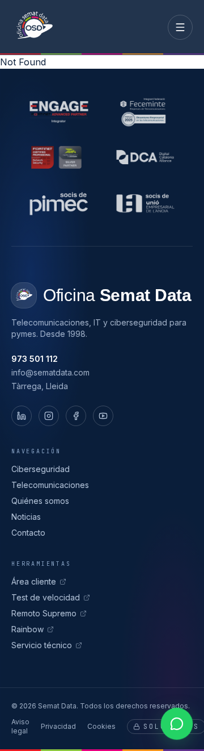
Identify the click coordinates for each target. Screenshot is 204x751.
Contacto (28, 532)
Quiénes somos (40, 501)
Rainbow (27, 629)
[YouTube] (103, 416)
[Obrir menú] (180, 27)
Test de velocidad (45, 597)
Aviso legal (20, 726)
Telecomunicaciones (50, 485)
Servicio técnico (41, 645)
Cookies (101, 726)
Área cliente (33, 581)
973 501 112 (34, 359)
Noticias (26, 516)
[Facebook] (76, 416)
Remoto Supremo (43, 613)
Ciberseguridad (40, 469)
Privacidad (58, 726)
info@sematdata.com (50, 372)
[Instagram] (49, 416)
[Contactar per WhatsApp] (177, 724)
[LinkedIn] (21, 416)
